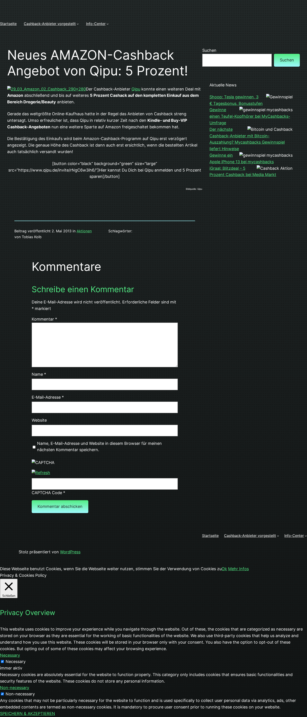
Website (39, 420)
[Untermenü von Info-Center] (108, 24)
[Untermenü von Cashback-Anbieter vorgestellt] (78, 24)
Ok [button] (224, 568)
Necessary (16, 661)
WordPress (70, 552)
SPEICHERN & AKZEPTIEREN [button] (27, 713)
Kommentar (44, 319)
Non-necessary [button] (14, 687)
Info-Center (96, 23)
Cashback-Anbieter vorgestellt (50, 23)
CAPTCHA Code (47, 492)
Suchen (209, 50)
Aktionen (84, 231)
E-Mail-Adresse (48, 397)
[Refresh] (41, 472)
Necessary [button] (10, 655)
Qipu (135, 89)
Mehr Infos (238, 568)
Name (39, 374)
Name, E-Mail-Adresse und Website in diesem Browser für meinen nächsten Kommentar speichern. (99, 446)
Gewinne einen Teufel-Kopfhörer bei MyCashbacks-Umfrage (249, 116)
